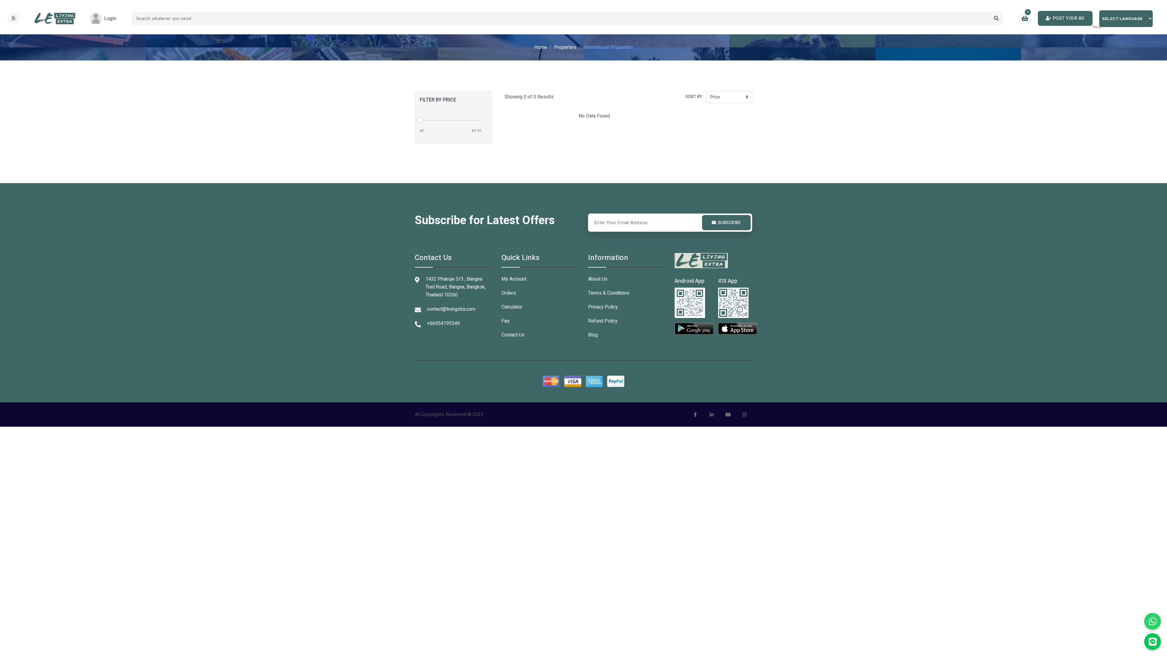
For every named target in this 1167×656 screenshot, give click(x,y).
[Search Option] (996, 18)
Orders (508, 293)
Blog (593, 335)
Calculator (511, 307)
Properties (565, 47)
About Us (598, 279)
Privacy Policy (603, 307)
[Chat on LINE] (1152, 641)
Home (540, 47)
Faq (505, 321)
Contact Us (513, 335)
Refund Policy (603, 321)
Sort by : (694, 97)
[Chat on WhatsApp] (1152, 621)
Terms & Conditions (608, 293)
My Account (513, 279)
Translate (1098, 27)
